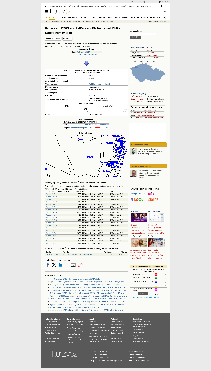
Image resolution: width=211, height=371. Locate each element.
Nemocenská (71, 337)
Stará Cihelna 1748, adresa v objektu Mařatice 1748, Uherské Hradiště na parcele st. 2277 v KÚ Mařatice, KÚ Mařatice (89, 299)
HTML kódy (145, 361)
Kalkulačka (123, 6)
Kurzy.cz (47, 21)
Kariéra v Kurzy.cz (135, 354)
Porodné (79, 337)
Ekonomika (142, 18)
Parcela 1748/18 (51, 217)
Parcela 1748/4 (51, 230)
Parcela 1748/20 (51, 225)
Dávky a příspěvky (137, 236)
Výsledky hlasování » (137, 297)
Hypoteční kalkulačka (52, 339)
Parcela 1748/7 (51, 238)
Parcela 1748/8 (51, 241)
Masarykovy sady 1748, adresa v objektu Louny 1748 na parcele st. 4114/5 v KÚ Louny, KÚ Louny (89, 285)
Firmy (139, 110)
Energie (115, 6)
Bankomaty (77, 319)
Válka (142, 6)
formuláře (118, 341)
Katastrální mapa (53, 39)
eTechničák (142, 327)
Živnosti (145, 110)
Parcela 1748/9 (51, 243)
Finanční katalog (138, 330)
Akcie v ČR (134, 211)
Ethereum (106, 330)
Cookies (103, 351)
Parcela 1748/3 (51, 228)
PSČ (122, 322)
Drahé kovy (93, 334)
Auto (134, 322)
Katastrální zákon (137, 101)
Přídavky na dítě (50, 327)
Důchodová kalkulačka (52, 325)
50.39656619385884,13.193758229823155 (92, 125)
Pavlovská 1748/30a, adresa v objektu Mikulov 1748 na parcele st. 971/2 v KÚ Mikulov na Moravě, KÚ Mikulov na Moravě (89, 296)
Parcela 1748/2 (51, 223)
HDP (99, 327)
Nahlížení (67, 39)
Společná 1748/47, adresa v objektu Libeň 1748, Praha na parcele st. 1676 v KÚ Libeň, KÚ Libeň (88, 282)
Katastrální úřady (116, 327)
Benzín (100, 339)
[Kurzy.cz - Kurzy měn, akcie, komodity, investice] (60, 14)
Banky (69, 319)
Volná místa (76, 328)
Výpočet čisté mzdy (51, 322)
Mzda (77, 331)
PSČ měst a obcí (137, 96)
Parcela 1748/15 (51, 210)
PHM (95, 339)
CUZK (107, 84)
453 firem (151, 53)
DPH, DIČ (102, 18)
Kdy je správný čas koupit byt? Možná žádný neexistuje (151, 152)
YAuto (150, 2)
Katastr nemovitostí (138, 99)
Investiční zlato (98, 336)
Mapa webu (141, 332)
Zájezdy (145, 2)
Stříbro (106, 336)
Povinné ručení (50, 341)
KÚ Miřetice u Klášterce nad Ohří (95, 21)
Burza (91, 322)
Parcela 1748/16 (51, 212)
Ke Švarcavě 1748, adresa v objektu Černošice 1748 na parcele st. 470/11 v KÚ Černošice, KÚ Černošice (89, 290)
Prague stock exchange (141, 341)
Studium (167, 2)
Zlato (91, 6)
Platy (81, 331)
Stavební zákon (116, 339)
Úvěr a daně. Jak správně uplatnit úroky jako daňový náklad (149, 175)
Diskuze (148, 6)
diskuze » (147, 297)
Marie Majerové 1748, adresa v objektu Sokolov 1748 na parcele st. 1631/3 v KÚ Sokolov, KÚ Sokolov (89, 310)
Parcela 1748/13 (51, 205)
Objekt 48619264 (52, 255)
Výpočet (57, 319)
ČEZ (95, 322)
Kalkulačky (114, 18)
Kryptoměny (93, 330)
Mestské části (158, 118)
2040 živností (152, 55)
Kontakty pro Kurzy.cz (137, 357)
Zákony (131, 6)
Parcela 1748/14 (51, 207)
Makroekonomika (154, 211)
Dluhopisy (92, 325)
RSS (137, 361)
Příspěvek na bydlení (52, 330)
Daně (83, 18)
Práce (137, 6)
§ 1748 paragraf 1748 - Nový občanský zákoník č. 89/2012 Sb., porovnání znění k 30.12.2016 (87, 293)
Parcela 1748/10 (51, 197)
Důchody (70, 343)
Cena (139, 322)
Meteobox (156, 2)
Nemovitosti (55, 21)
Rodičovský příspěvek (52, 333)
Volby (135, 332)
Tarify (110, 6)
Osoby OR (152, 110)
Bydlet (162, 2)
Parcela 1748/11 (51, 199)
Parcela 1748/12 (51, 202)
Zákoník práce (115, 336)
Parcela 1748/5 (51, 233)
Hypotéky (103, 6)
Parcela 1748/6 (51, 236)
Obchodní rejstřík (136, 2)
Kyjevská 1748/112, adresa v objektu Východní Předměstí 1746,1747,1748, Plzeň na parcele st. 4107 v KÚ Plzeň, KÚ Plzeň (89, 304)
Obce (137, 118)
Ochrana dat (94, 351)
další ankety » (154, 297)
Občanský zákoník (117, 333)
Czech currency (138, 339)
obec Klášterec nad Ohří (142, 47)
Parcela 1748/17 (51, 215)
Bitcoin (96, 6)
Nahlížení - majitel (96, 84)
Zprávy (52, 6)
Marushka (88, 128)
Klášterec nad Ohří (83, 52)
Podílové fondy (101, 325)
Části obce (148, 118)
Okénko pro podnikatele (141, 166)
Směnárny (70, 325)
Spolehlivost (146, 322)
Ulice (141, 118)
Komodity (84, 6)
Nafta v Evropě (94, 341)
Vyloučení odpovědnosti (99, 354)
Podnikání (114, 319)
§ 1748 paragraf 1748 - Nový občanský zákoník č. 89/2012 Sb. (75, 279)
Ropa (91, 339)
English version (138, 336)
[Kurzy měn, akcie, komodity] (65, 355)
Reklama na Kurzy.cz (137, 351)
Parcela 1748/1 (51, 194)
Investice (92, 319)
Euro (76, 325)
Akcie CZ (59, 6)
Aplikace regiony (138, 94)
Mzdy (103, 327)
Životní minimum (50, 336)
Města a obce (128, 18)
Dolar (81, 325)
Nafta (105, 339)
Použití (131, 361)
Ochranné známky (159, 18)
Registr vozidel (138, 325)
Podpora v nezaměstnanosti (76, 340)
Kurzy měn (76, 6)
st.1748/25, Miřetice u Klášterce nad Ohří (77, 255)
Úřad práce (70, 331)
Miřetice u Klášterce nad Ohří (87, 54)
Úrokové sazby (72, 322)
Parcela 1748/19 (51, 220)
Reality (150, 236)
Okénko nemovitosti (139, 145)
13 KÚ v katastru (153, 58)
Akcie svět (67, 6)
